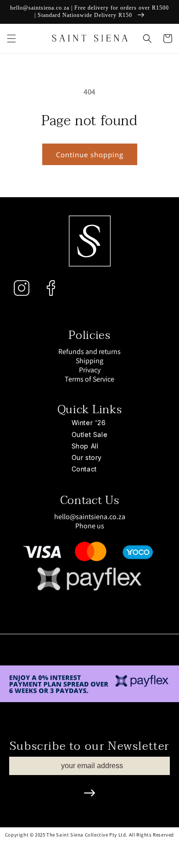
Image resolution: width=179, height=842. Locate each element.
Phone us (89, 526)
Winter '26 (89, 423)
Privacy (90, 370)
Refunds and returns (89, 351)
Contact (84, 469)
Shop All (85, 446)
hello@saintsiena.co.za (89, 516)
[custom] (21, 288)
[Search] (147, 38)
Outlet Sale (90, 434)
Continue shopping (89, 154)
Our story (87, 457)
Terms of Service (89, 379)
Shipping (89, 361)
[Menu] (11, 38)
